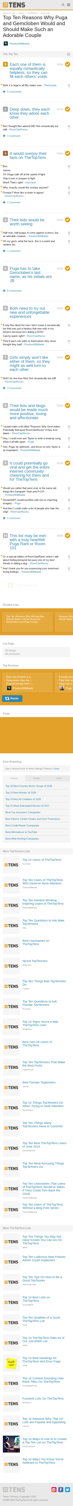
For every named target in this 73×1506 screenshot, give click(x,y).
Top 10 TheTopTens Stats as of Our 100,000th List (43, 1339)
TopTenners (45, 13)
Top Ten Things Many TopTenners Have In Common (42, 1124)
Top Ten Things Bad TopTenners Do (44, 983)
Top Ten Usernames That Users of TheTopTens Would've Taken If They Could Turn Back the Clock (43, 1188)
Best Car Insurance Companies (22, 812)
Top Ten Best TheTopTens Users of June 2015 (44, 1144)
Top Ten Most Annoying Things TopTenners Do (43, 1165)
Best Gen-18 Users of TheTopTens (37, 1043)
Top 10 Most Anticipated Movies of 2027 (27, 805)
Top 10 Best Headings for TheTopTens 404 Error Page (41, 1359)
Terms (6, 1496)
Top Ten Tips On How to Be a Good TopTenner (42, 1278)
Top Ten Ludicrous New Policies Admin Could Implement (44, 1258)
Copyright (25, 1496)
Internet (21, 13)
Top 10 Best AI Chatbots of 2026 (23, 799)
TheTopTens (32, 13)
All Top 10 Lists (9, 13)
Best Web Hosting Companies (22, 838)
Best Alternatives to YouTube (21, 832)
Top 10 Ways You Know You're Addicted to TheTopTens (42, 1461)
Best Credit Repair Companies (22, 825)
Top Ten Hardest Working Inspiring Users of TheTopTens (43, 902)
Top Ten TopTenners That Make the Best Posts (43, 1064)
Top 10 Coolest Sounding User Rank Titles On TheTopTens (43, 1380)
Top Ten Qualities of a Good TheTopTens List (41, 1319)
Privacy (14, 1496)
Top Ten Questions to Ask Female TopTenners (39, 1003)
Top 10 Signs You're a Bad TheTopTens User (40, 1023)
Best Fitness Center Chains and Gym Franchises (32, 818)
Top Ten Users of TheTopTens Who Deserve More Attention (42, 881)
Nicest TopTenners (35, 961)
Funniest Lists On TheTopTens (43, 1398)
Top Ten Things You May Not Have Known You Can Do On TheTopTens (42, 1240)
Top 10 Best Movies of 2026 (20, 792)
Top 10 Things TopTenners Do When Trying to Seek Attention (42, 1104)
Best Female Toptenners (39, 1082)
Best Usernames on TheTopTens (35, 942)
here (56, 768)
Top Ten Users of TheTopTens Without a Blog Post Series (42, 1206)
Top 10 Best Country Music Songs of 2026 (28, 786)
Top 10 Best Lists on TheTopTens (36, 1299)
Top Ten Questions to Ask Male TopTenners (43, 922)
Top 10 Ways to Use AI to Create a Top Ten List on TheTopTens (44, 1440)
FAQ (33, 1496)
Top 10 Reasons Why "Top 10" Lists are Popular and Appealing (44, 1420)
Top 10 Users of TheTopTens (41, 859)
